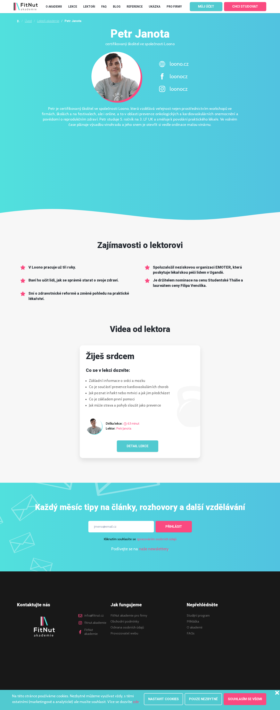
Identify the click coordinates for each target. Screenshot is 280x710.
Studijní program (198, 615)
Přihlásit (173, 526)
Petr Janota (123, 428)
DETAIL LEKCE (137, 446)
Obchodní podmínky (124, 621)
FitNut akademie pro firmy (128, 615)
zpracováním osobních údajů (156, 539)
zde (136, 702)
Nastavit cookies (163, 699)
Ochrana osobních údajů (127, 627)
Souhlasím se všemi (245, 699)
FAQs (191, 633)
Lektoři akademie (48, 21)
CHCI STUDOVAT (245, 6)
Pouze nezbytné (203, 699)
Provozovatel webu (124, 633)
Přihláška (193, 621)
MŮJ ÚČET (206, 6)
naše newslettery (153, 548)
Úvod (28, 21)
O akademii (194, 627)
